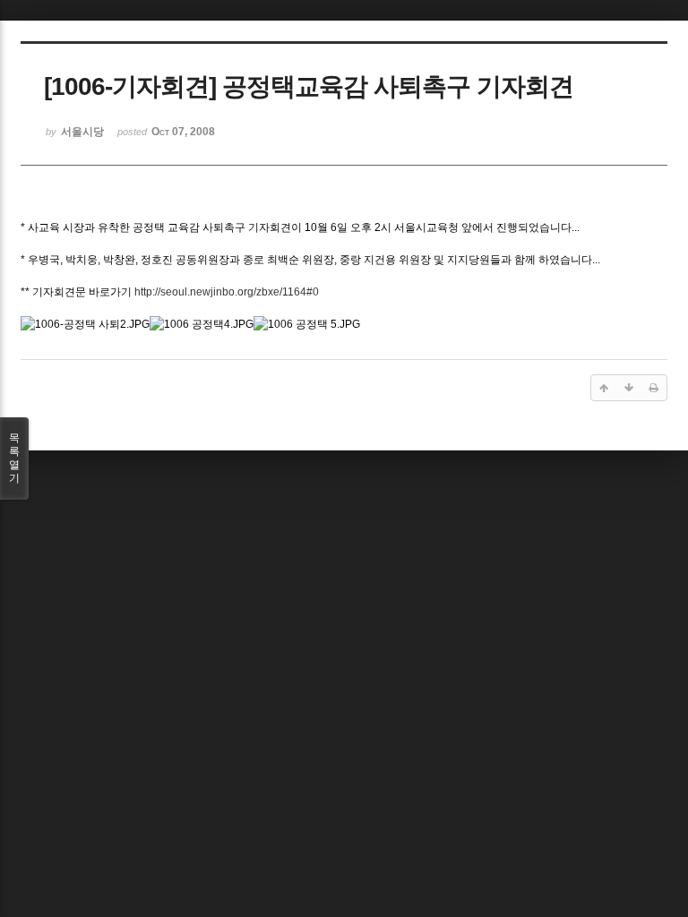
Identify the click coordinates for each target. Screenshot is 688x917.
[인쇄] (653, 387)
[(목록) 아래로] (628, 387)
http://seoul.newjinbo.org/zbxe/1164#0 (226, 292)
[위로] (603, 387)
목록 (14, 458)
